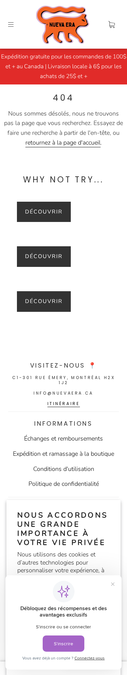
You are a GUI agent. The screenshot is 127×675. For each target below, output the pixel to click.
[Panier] (111, 24)
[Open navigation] (15, 24)
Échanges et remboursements (63, 438)
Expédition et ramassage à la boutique (63, 454)
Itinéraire (63, 403)
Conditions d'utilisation (63, 469)
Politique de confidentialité (63, 484)
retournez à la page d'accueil (63, 143)
